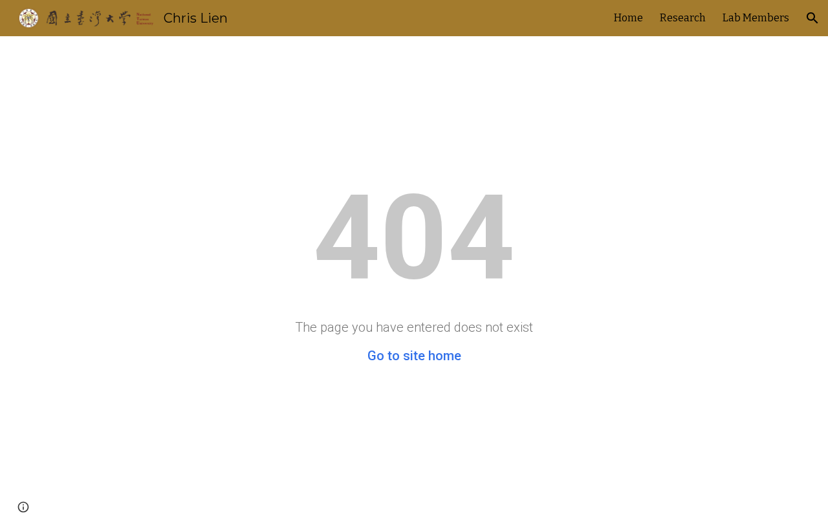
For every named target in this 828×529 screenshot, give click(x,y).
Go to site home (414, 355)
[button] (812, 18)
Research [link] (683, 18)
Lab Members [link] (756, 18)
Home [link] (628, 18)
